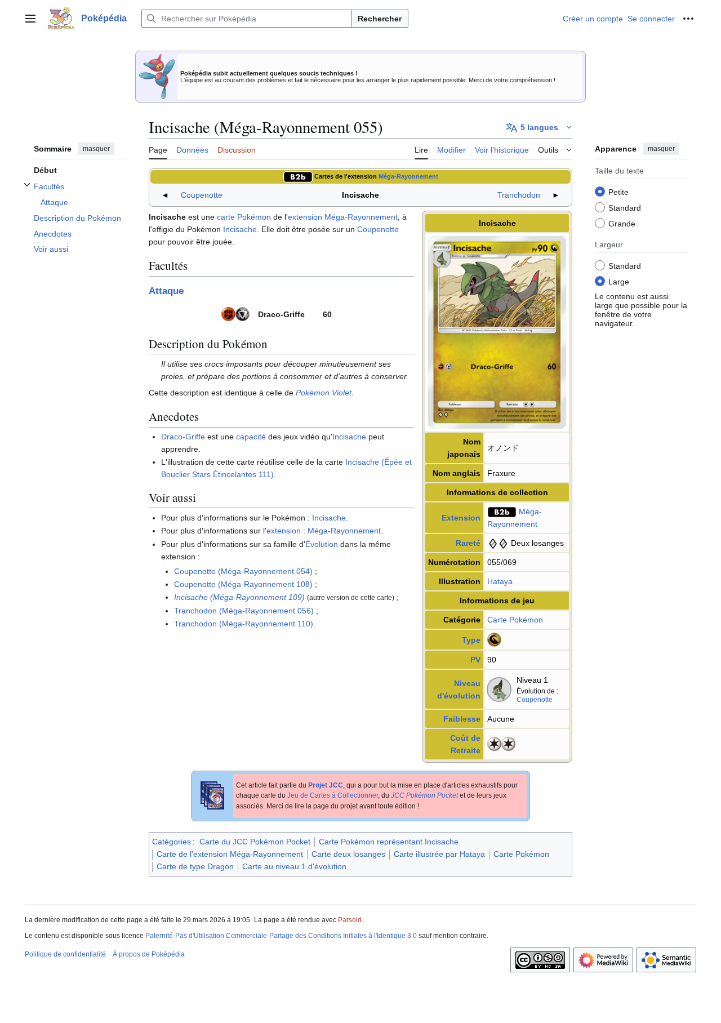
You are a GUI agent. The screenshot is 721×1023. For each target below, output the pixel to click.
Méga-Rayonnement (408, 176)
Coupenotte (201, 194)
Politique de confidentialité (65, 954)
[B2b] (298, 176)
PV (475, 659)
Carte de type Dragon (195, 866)
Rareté (468, 543)
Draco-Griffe (183, 436)
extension (305, 216)
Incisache (240, 229)
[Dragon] (494, 638)
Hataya (500, 581)
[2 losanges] (498, 543)
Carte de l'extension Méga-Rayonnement (230, 854)
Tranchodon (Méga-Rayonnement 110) (243, 623)
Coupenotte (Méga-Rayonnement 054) (243, 571)
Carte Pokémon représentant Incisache (389, 841)
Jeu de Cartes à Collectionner (332, 795)
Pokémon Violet (323, 392)
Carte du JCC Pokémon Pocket (254, 841)
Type (471, 639)
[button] (30, 19)
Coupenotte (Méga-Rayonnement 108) (243, 584)
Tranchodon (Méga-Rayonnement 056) (244, 610)
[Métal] (242, 313)
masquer (96, 149)
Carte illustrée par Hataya (439, 854)
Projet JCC (325, 785)
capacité (251, 436)
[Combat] (228, 313)
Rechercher (380, 18)
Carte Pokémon (515, 619)
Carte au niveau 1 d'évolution (294, 866)
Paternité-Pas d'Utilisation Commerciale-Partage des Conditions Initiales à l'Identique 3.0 (281, 936)
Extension (461, 517)
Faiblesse (461, 718)
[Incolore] (494, 743)
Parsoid (350, 920)
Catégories (171, 841)
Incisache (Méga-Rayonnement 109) (239, 597)
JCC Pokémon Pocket (424, 795)
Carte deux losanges (348, 854)
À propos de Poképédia (149, 954)
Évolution (321, 544)
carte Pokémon (244, 216)
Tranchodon (518, 194)
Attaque (166, 291)
